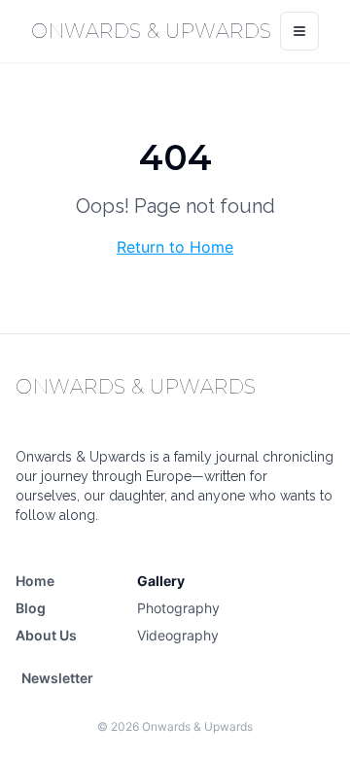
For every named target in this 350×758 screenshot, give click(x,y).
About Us (46, 635)
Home (35, 580)
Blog (31, 608)
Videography (178, 635)
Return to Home (175, 247)
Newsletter (57, 678)
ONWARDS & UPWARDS (151, 31)
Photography (178, 608)
